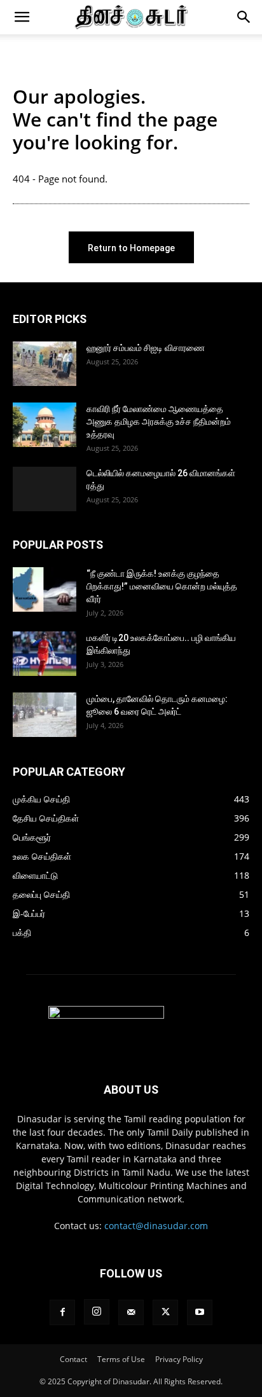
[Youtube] (199, 1312)
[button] (21, 17)
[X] (165, 1312)
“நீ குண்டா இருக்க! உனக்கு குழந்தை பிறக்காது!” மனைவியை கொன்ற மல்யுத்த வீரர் (161, 586)
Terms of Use (121, 1359)
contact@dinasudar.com (156, 1226)
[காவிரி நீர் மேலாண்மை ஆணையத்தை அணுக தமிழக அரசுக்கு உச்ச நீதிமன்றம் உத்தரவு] (44, 425)
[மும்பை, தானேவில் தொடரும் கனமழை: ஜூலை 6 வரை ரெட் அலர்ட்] (44, 714)
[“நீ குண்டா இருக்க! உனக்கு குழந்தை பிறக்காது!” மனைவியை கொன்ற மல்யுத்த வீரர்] (44, 589)
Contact (73, 1359)
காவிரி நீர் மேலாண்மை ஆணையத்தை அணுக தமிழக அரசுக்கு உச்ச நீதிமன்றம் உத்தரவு (158, 421)
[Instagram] (96, 1312)
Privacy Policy (179, 1359)
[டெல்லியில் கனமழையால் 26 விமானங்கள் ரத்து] (44, 489)
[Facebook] (62, 1312)
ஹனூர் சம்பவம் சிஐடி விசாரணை (145, 348)
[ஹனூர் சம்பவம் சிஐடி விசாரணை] (44, 363)
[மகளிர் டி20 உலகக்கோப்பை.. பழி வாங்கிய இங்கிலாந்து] (44, 653)
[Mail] (131, 1312)
